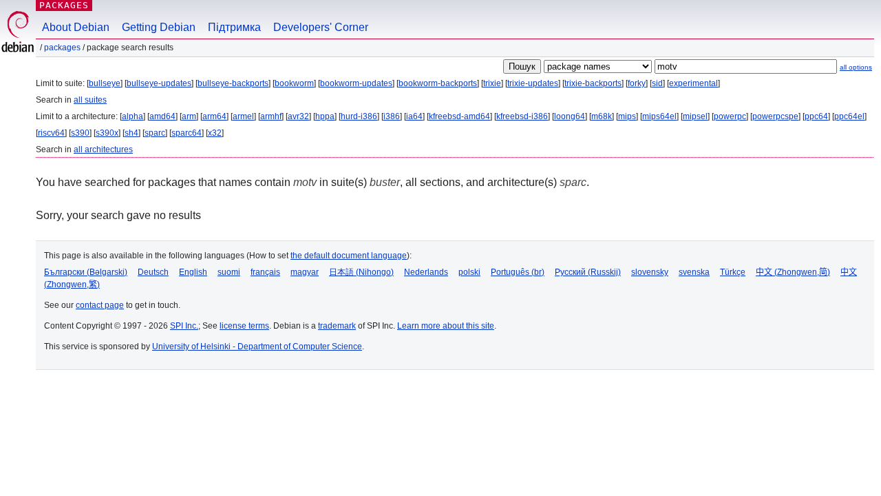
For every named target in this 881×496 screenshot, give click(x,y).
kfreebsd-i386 (522, 116)
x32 (215, 133)
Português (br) (517, 272)
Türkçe (732, 272)
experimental (693, 83)
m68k (601, 116)
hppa (325, 116)
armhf (271, 116)
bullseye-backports (233, 83)
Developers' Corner (320, 27)
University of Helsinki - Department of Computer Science (257, 346)
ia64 (414, 116)
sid (657, 83)
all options (856, 67)
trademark (337, 326)
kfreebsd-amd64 (459, 116)
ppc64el (849, 116)
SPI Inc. (184, 326)
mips (627, 116)
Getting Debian (158, 27)
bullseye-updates (159, 83)
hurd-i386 (359, 116)
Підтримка (234, 27)
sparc (155, 133)
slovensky (649, 272)
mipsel (695, 116)
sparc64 (186, 133)
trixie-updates (532, 83)
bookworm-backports (438, 83)
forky (637, 83)
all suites (90, 100)
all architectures (103, 149)
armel (243, 116)
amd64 (162, 116)
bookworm (294, 83)
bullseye (104, 83)
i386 (391, 116)
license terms (244, 326)
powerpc (730, 116)
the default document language (348, 255)
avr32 (298, 116)
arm (189, 116)
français (265, 272)
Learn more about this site (445, 326)
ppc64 (816, 116)
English (193, 272)
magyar (304, 272)
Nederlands (426, 272)
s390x (107, 133)
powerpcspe (775, 116)
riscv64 (51, 133)
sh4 (131, 133)
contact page (100, 305)
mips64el (659, 116)
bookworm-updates (356, 83)
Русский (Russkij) (588, 272)
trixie (492, 83)
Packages (64, 5)
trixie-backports (593, 83)
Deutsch (153, 272)
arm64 (214, 116)
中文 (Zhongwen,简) (793, 272)
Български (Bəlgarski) (85, 272)
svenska (694, 272)
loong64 (569, 116)
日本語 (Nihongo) (361, 272)
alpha (132, 116)
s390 (80, 133)
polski (469, 272)
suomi (228, 272)
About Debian (75, 27)
